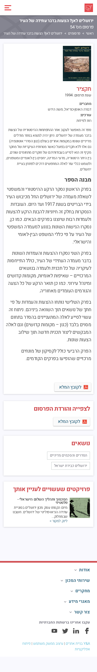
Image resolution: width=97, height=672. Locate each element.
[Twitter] (65, 633)
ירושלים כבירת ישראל (70, 466)
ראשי (89, 33)
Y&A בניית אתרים (78, 643)
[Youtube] (54, 633)
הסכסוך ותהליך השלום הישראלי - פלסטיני (42, 501)
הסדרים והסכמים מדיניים (68, 455)
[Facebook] (87, 633)
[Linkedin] (76, 633)
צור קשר (82, 612)
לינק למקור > (59, 521)
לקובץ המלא (70, 387)
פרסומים (74, 33)
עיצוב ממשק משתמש (48, 643)
